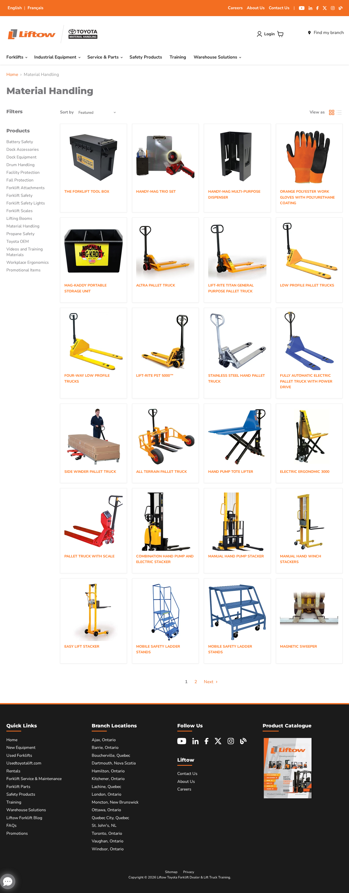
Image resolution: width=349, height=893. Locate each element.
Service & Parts (103, 57)
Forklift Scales (19, 211)
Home (12, 74)
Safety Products (146, 57)
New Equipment (21, 747)
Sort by (67, 112)
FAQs (11, 825)
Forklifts (15, 57)
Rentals (13, 771)
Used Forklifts (19, 755)
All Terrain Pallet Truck (161, 471)
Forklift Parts (18, 786)
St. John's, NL (104, 825)
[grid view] (331, 112)
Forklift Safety (19, 195)
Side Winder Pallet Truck (90, 471)
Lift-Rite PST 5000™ (154, 375)
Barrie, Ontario (105, 747)
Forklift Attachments (25, 188)
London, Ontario (106, 794)
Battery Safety (19, 142)
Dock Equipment (21, 157)
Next (209, 682)
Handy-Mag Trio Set (156, 191)
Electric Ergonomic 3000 (304, 471)
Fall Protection (19, 180)
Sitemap (171, 872)
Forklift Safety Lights (25, 203)
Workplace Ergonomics (27, 262)
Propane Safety (20, 234)
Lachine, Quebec (106, 786)
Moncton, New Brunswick (115, 802)
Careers (235, 8)
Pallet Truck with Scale (89, 556)
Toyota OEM (17, 241)
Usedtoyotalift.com (23, 763)
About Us (256, 8)
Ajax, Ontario (104, 740)
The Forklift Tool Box (86, 191)
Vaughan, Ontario (107, 841)
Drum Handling (20, 165)
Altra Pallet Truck (155, 285)
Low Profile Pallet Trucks (307, 285)
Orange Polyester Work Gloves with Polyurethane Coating (307, 197)
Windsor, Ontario (108, 849)
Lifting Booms (19, 218)
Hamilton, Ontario (108, 771)
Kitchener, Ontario (108, 779)
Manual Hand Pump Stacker (236, 556)
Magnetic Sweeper (298, 646)
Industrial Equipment (56, 57)
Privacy (188, 872)
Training (178, 57)
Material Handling (22, 226)
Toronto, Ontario (107, 833)
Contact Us (279, 8)
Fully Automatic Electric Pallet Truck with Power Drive (306, 381)
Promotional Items (23, 270)
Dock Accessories (22, 149)
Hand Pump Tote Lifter (230, 471)
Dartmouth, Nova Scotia (114, 763)
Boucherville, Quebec (111, 755)
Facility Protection (23, 172)
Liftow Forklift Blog (24, 818)
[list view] (339, 112)
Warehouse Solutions (216, 57)
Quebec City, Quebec (110, 818)
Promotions (17, 833)
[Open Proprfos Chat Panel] (7, 881)
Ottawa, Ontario (106, 810)
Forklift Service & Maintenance (34, 779)
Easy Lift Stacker (81, 646)
